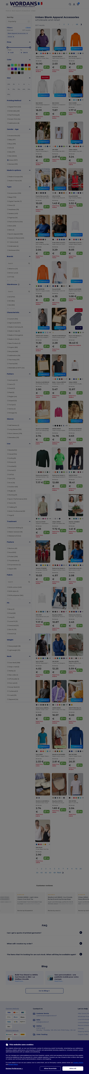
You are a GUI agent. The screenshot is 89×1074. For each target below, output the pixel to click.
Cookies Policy (78, 1062)
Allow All (72, 1068)
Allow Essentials (50, 1068)
